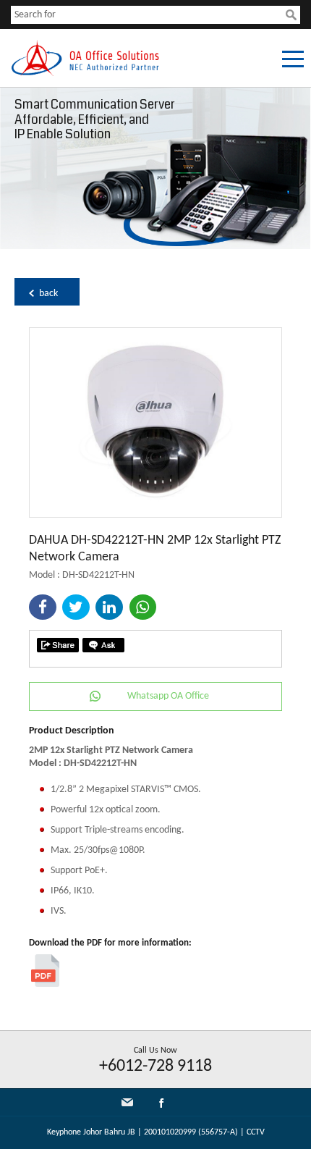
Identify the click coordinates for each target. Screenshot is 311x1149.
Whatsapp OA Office (168, 696)
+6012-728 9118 (155, 1066)
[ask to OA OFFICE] (103, 645)
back (48, 293)
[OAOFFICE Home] (85, 73)
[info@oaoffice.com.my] (127, 1102)
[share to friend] (58, 645)
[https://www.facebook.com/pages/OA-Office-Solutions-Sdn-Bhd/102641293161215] (161, 1105)
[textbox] (148, 15)
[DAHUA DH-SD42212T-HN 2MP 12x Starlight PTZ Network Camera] (155, 514)
